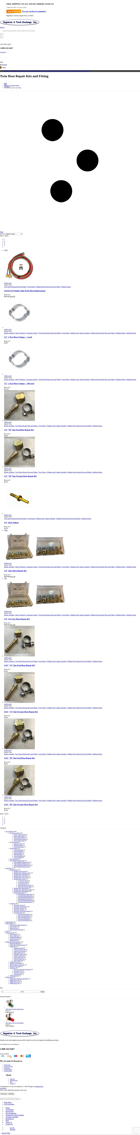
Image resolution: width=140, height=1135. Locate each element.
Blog (11, 1082)
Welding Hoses (66, 287)
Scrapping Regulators (15, 937)
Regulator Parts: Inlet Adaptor (21, 888)
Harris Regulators (18, 853)
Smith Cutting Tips (18, 957)
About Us (80, 71)
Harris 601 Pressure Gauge (24, 885)
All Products (12, 71)
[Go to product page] (72, 313)
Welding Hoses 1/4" (14, 980)
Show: (2, 236)
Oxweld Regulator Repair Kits (25, 896)
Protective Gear (13, 928)
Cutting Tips (13, 946)
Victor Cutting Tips (18, 960)
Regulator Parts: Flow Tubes (21, 876)
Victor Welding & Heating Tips (21, 866)
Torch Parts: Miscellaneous (20, 906)
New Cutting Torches (15, 833)
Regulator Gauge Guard (19, 871)
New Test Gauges (14, 859)
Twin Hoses (31, 287)
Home (6, 71)
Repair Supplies (9, 333)
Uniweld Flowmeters (19, 847)
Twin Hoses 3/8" (18, 974)
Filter (42, 992)
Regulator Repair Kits (19, 893)
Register (12, 1130)
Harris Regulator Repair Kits (25, 894)
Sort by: (3, 234)
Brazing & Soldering (15, 943)
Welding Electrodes (14, 975)
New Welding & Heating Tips (17, 860)
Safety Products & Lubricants (17, 965)
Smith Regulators (18, 854)
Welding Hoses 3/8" (14, 983)
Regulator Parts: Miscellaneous (21, 891)
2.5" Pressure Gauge (23, 882)
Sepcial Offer (6, 1133)
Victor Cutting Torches (19, 840)
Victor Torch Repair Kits (24, 920)
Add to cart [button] (7, 283)
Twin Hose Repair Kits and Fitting (15, 287)
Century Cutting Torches (20, 834)
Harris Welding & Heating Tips (21, 862)
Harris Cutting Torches (19, 836)
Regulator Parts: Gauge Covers (21, 877)
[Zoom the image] (70, 1034)
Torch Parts (12, 903)
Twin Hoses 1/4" (18, 971)
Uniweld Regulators (19, 856)
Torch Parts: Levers (18, 905)
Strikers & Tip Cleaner (15, 966)
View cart (3, 1094)
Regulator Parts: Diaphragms (21, 874)
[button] (2, 27)
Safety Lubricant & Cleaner (16, 929)
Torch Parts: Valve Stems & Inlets (22, 911)
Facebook (3, 1088)
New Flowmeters (14, 842)
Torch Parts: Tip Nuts (19, 909)
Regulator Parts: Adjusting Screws (22, 873)
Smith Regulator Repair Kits (25, 899)
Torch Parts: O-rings (19, 908)
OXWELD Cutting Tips (20, 954)
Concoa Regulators (18, 850)
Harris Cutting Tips (18, 952)
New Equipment (29, 71)
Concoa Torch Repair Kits (24, 914)
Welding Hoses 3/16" (15, 982)
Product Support (8, 1069)
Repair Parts (20, 71)
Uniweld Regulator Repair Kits (25, 900)
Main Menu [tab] (8, 1102)
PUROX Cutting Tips (19, 955)
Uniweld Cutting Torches (20, 839)
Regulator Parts (13, 870)
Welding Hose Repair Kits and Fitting (48, 287)
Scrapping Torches (14, 939)
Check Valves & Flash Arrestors (17, 925)
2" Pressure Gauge (22, 883)
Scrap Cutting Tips (14, 936)
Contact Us (86, 71)
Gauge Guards (13, 926)
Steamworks (39, 1086)
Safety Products (20, 333)
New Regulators (14, 848)
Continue (11, 1094)
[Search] (1, 35)
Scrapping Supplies (59, 71)
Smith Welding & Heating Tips (21, 863)
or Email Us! (3, 52)
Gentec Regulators (18, 851)
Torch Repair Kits (18, 913)
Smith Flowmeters (18, 845)
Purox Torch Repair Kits (24, 917)
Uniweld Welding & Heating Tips (22, 865)
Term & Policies (8, 1071)
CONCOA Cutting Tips (19, 949)
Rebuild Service (14, 1080)
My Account (7, 1065)
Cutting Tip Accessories (19, 951)
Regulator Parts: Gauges (20, 879)
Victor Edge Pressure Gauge (25, 886)
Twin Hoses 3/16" (18, 972)
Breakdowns (69, 71)
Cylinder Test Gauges (15, 962)
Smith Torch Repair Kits (24, 919)
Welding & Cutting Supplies (44, 71)
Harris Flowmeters (18, 843)
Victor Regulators (18, 857)
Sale (7, 931)
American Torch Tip (19, 948)
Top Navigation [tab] (9, 1104)
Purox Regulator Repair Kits (25, 897)
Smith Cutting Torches (19, 837)
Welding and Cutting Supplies (80, 333)
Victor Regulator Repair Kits (25, 902)
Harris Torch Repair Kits (24, 916)
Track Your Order (8, 1066)
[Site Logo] (19, 25)
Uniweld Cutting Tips (19, 959)
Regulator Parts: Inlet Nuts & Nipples (23, 889)
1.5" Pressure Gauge (23, 880)
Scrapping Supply (32, 333)
